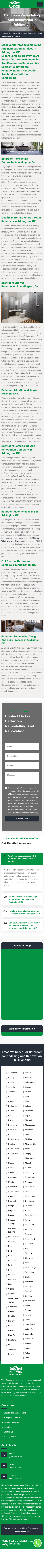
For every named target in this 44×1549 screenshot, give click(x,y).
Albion (11, 1082)
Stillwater (29, 1282)
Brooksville (12, 1144)
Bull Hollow (13, 1154)
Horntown (12, 1340)
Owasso (28, 1206)
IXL (9, 1345)
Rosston (28, 1249)
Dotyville (11, 1211)
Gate (10, 1284)
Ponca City (29, 1225)
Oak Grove (29, 1187)
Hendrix (11, 1316)
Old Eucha (29, 1201)
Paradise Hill (30, 1215)
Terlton (28, 1310)
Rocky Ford (30, 1239)
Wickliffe (28, 1344)
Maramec (29, 1130)
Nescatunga (30, 1173)
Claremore (12, 1177)
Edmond (11, 1241)
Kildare (28, 1073)
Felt (9, 1270)
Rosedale (29, 1244)
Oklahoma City (31, 1196)
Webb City (29, 1339)
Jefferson (12, 1349)
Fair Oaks (12, 1260)
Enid (10, 1251)
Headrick (12, 1311)
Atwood (11, 1101)
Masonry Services (11, 1422)
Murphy (28, 1154)
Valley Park (30, 1329)
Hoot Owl (12, 1335)
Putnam (28, 1230)
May (27, 1135)
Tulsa (27, 1320)
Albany (11, 1078)
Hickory (11, 1321)
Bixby (10, 1120)
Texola (28, 1315)
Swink (27, 1306)
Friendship (12, 1279)
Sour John (29, 1272)
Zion (27, 1358)
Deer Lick (12, 1201)
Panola (28, 1211)
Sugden (28, 1296)
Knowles (28, 1078)
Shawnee (29, 1258)
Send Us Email (15, 1467)
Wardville (29, 1334)
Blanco (11, 1135)
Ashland (11, 1097)
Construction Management (15, 1413)
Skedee (28, 1263)
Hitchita (11, 1326)
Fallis (10, 1265)
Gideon (11, 1289)
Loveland (29, 1111)
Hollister (11, 1330)
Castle (11, 1168)
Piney (27, 1220)
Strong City (29, 1291)
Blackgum (12, 1130)
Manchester (30, 1125)
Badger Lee (13, 1106)
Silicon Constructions (30, 1528)
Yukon (27, 1353)
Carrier (11, 1163)
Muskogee (29, 1158)
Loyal (27, 1116)
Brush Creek (13, 1149)
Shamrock (29, 1253)
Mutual (28, 1163)
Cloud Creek (13, 1192)
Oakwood (29, 1192)
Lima (27, 1101)
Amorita (11, 1087)
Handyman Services (12, 1418)
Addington (13, 33)
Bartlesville (12, 1111)
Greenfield (12, 1307)
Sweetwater (30, 1301)
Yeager (28, 1348)
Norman (28, 1182)
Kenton (11, 1354)
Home (4, 33)
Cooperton (12, 1196)
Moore (27, 1149)
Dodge (11, 1206)
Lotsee (28, 1106)
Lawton (28, 1092)
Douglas (11, 1215)
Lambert (28, 1087)
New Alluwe (30, 1177)
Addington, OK (15, 1478)
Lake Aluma (30, 1082)
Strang (28, 1287)
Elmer (10, 1246)
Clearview (12, 1187)
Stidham (28, 1277)
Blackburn (12, 1125)
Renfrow (28, 1234)
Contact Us (8, 1432)
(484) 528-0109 (15, 1457)
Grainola (11, 1294)
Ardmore (11, 1092)
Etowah (11, 1256)
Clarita (11, 1182)
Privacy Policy (10, 1437)
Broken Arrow (13, 1139)
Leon (27, 1097)
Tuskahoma (30, 1325)
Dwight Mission (14, 1237)
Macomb (28, 1120)
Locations (8, 1427)
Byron (10, 1158)
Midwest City (30, 1144)
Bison (10, 1116)
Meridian (28, 1139)
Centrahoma (13, 1173)
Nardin (28, 1168)
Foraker (11, 1275)
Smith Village (30, 1268)
